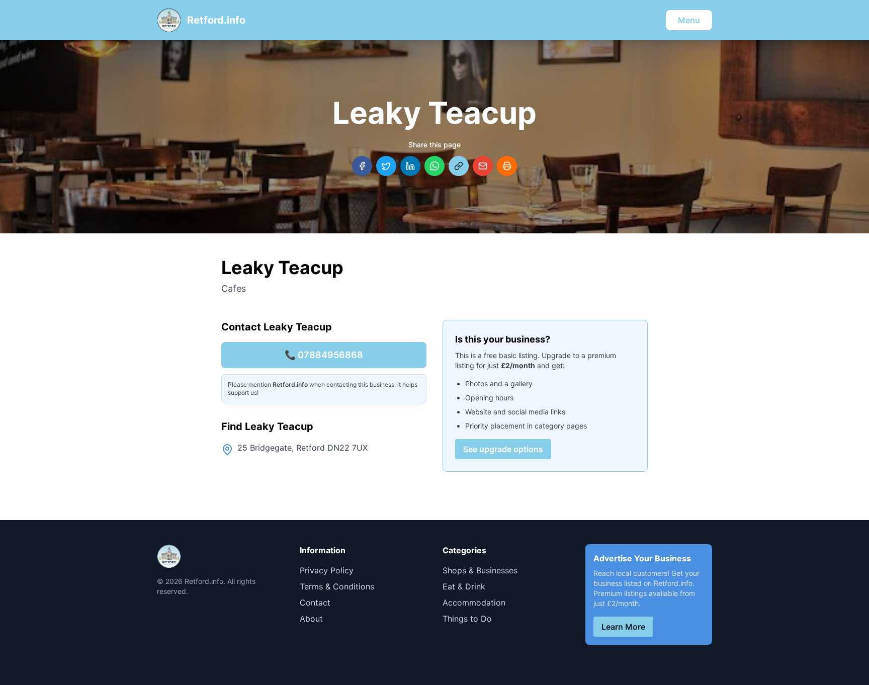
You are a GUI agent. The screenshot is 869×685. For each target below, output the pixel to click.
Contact (315, 602)
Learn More (623, 627)
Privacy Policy (327, 570)
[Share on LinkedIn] (410, 166)
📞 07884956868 (324, 355)
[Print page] (507, 166)
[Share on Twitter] (386, 166)
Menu (689, 20)
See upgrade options (503, 449)
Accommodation (474, 602)
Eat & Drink (464, 586)
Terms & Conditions (337, 586)
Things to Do (467, 619)
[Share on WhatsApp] (434, 166)
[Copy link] (459, 166)
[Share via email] (483, 166)
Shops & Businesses (480, 570)
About (311, 619)
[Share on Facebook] (362, 166)
